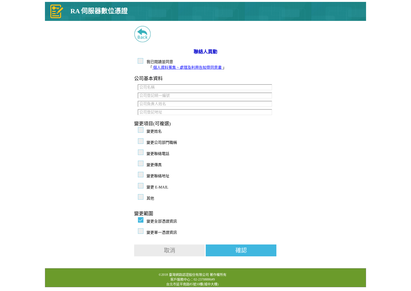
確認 (241, 250)
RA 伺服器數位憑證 (99, 11)
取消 (169, 250)
